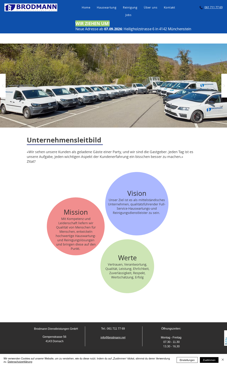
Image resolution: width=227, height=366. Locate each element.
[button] (113, 86)
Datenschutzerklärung (20, 361)
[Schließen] (223, 360)
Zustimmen (209, 360)
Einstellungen (187, 360)
